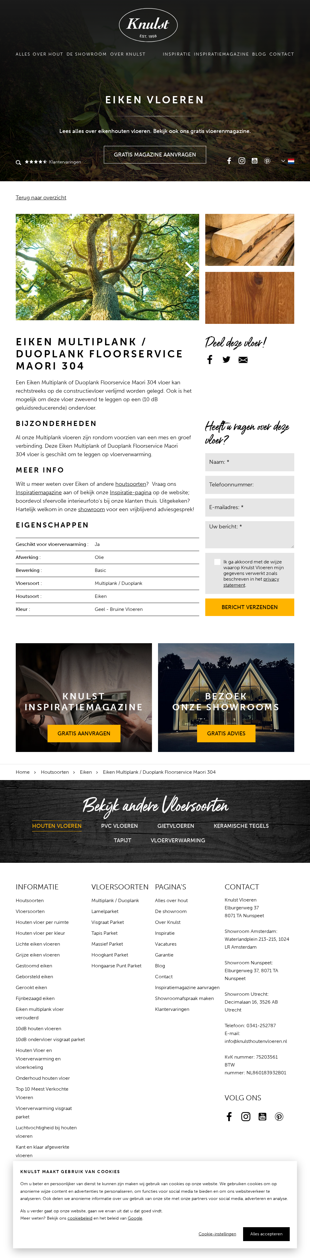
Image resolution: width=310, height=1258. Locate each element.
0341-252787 (261, 1025)
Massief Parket (107, 944)
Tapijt (122, 840)
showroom (91, 509)
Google (135, 1218)
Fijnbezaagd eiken (35, 998)
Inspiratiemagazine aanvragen (187, 987)
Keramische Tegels (241, 826)
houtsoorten (130, 484)
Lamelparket (104, 911)
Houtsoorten (55, 772)
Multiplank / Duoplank (115, 900)
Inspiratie (177, 54)
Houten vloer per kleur (40, 933)
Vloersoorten (30, 911)
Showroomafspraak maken (184, 998)
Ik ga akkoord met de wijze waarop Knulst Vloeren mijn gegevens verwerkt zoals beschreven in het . (253, 573)
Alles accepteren (266, 1234)
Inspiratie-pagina (130, 492)
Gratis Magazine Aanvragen (155, 152)
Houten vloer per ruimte (42, 922)
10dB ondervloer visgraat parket (50, 1039)
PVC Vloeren (119, 826)
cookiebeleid (80, 1218)
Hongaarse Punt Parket (116, 966)
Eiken (86, 772)
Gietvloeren (175, 826)
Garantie (164, 955)
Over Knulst (128, 54)
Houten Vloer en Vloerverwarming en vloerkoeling (38, 1058)
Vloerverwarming (178, 840)
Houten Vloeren (57, 826)
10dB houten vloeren (38, 1028)
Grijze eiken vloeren (38, 955)
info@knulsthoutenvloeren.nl (256, 1041)
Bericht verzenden (250, 604)
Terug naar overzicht (41, 197)
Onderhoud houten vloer (43, 1078)
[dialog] (155, 1204)
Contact (281, 54)
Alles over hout (40, 54)
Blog (259, 54)
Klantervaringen (64, 162)
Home (23, 772)
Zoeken (18, 163)
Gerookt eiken (31, 987)
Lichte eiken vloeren (38, 944)
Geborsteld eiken (34, 976)
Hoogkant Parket (109, 955)
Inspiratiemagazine (221, 54)
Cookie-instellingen (217, 1234)
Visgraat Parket (107, 922)
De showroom (87, 54)
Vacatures (165, 944)
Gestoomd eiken (34, 966)
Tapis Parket (104, 933)
